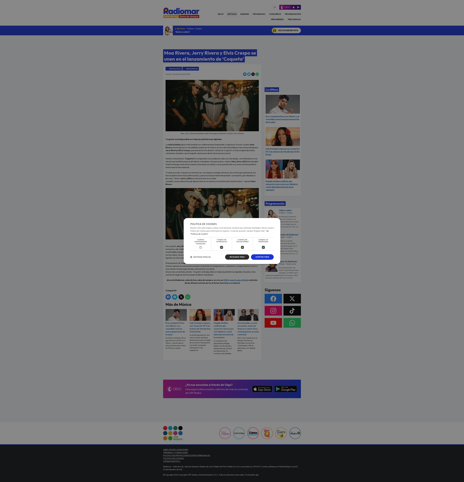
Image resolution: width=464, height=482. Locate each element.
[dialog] (232, 241)
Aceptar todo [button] (262, 257)
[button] (200, 257)
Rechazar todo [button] (237, 257)
